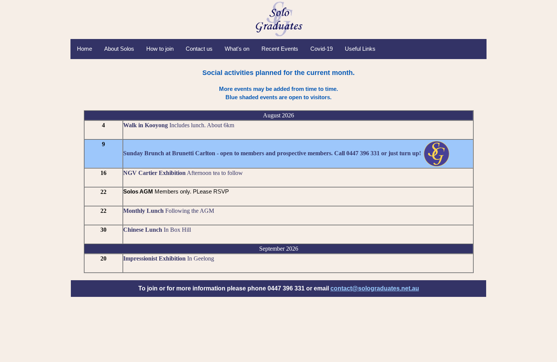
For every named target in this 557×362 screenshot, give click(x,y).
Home (84, 48)
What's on (237, 48)
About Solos (119, 48)
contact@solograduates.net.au (374, 288)
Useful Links (360, 48)
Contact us (199, 48)
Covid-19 (321, 48)
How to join (160, 48)
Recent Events (279, 48)
